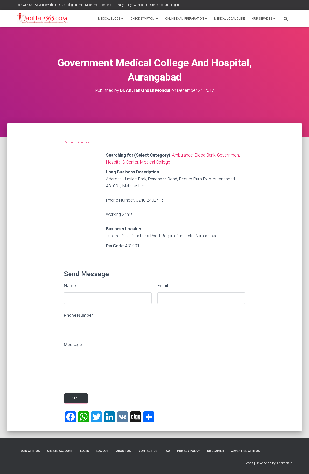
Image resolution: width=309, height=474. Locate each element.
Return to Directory (76, 142)
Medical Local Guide (229, 18)
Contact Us (141, 5)
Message (73, 344)
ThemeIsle (284, 463)
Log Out (102, 451)
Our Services (262, 18)
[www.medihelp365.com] (42, 18)
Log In (175, 5)
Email (162, 285)
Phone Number (78, 315)
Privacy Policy (123, 5)
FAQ (167, 451)
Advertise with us (46, 5)
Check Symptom (143, 18)
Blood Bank (205, 155)
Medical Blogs (109, 18)
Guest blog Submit (71, 5)
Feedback (106, 5)
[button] (122, 18)
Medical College (155, 162)
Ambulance (182, 155)
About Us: (124, 451)
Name (70, 285)
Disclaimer (91, 5)
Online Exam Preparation (184, 18)
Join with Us (25, 5)
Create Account (159, 5)
